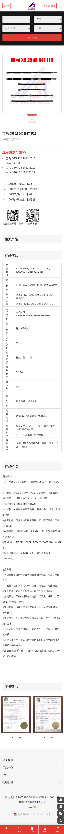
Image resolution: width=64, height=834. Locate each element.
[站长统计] (32, 807)
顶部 (57, 831)
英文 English (49, 6)
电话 (19, 831)
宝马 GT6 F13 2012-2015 (20, 167)
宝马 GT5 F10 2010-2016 (20, 158)
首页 (6, 831)
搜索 (34, 37)
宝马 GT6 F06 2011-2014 (20, 172)
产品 (32, 831)
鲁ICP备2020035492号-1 (32, 802)
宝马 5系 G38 (13, 163)
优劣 (45, 831)
